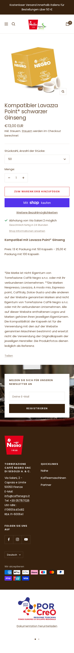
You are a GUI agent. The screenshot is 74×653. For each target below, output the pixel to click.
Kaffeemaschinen (53, 478)
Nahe (44, 471)
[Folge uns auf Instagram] (17, 539)
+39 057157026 (19, 500)
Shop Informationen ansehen (27, 231)
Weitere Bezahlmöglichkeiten (37, 212)
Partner (46, 485)
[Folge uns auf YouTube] (26, 539)
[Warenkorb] (67, 24)
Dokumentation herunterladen (37, 626)
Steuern (27, 131)
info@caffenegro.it (17, 496)
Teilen (9, 356)
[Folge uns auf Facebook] (9, 539)
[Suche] (13, 24)
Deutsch (12, 555)
